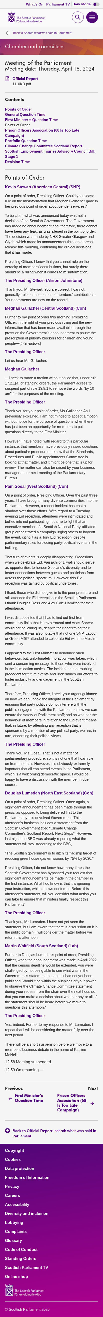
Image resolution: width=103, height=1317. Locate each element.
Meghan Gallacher (22, 369)
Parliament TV (58, 4)
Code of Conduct (21, 1250)
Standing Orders (20, 1259)
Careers (12, 1196)
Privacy (12, 1187)
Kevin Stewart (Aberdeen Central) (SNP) (42, 187)
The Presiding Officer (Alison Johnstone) (43, 280)
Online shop (16, 1277)
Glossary (13, 1241)
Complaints (16, 1232)
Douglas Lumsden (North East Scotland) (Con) (49, 793)
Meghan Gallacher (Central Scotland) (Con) (45, 308)
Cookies (13, 1160)
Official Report (25, 79)
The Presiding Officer (25, 352)
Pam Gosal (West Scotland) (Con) (36, 486)
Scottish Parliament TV (26, 1268)
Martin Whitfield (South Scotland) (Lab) (41, 946)
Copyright (14, 1151)
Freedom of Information (27, 1178)
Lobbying (14, 1223)
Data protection (19, 1169)
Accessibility (17, 1205)
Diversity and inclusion (26, 1214)
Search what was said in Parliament (42, 33)
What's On (35, 4)
